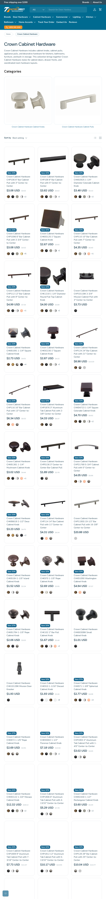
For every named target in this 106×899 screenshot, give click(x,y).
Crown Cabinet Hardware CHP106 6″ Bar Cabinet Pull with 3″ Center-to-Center (18, 181)
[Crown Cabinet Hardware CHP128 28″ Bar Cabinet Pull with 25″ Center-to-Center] (86, 836)
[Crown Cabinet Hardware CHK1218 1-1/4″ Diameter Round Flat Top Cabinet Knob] (53, 276)
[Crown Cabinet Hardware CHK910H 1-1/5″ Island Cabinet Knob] (19, 560)
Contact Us (61, 22)
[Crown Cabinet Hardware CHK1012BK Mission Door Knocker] (19, 668)
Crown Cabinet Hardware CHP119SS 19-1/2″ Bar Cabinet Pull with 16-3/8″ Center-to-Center (86, 523)
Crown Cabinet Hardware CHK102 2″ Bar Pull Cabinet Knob (52, 632)
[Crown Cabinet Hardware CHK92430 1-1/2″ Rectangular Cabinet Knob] (86, 779)
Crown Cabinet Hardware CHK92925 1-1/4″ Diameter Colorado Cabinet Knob (86, 181)
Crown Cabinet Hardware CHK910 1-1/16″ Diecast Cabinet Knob (52, 686)
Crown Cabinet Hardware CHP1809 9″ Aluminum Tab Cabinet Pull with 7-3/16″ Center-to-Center (18, 855)
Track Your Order (46, 22)
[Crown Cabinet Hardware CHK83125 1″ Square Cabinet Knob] (53, 219)
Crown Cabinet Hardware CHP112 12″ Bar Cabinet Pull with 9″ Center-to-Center (18, 295)
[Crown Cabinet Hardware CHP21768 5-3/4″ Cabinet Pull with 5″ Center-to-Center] (86, 446)
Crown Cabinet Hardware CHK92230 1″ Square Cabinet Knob (52, 350)
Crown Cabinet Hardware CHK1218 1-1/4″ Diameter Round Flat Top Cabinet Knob (53, 295)
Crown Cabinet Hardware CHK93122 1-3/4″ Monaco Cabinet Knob (19, 797)
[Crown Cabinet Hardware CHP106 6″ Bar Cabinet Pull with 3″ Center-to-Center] (19, 162)
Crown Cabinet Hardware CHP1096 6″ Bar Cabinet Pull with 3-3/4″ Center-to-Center (18, 238)
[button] (100, 9)
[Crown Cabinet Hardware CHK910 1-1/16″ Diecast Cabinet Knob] (53, 668)
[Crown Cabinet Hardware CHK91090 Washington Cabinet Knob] (86, 560)
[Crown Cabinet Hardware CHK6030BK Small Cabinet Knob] (86, 614)
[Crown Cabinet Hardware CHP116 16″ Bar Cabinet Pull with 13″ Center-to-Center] (19, 389)
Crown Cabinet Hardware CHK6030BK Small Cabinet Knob (85, 632)
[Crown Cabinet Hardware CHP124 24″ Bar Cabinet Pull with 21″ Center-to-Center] (86, 333)
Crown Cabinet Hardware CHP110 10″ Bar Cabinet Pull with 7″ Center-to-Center (85, 238)
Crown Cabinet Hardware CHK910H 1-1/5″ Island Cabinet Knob (18, 578)
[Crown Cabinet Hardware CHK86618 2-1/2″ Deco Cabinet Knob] (19, 503)
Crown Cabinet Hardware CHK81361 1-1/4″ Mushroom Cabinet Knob (18, 464)
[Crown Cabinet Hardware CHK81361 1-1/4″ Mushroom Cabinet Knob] (19, 446)
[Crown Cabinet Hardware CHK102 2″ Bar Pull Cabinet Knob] (53, 614)
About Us (97, 2)
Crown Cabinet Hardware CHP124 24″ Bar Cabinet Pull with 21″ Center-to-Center (85, 352)
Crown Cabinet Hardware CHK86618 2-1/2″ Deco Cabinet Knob (18, 521)
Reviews (73, 22)
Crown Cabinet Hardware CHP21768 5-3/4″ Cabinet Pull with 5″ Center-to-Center (86, 466)
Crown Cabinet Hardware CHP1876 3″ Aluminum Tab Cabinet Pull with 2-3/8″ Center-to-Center (52, 409)
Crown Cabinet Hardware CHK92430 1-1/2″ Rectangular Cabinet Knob (86, 797)
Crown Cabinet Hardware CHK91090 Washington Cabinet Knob (85, 578)
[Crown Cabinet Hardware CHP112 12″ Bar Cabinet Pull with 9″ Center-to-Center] (19, 276)
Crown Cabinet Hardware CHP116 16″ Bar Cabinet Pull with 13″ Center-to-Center (18, 409)
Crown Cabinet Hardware (27, 34)
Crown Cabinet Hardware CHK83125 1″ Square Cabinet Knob (52, 236)
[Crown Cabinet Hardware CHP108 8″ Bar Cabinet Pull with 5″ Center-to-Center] (53, 162)
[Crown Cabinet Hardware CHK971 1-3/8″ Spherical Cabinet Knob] (86, 668)
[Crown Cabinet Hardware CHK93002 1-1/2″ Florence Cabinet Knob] (53, 722)
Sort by (7, 137)
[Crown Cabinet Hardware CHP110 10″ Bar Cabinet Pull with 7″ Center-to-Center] (86, 219)
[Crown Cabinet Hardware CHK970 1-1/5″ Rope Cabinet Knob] (53, 560)
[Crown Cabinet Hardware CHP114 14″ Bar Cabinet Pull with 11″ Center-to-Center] (53, 503)
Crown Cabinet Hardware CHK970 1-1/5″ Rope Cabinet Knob (52, 578)
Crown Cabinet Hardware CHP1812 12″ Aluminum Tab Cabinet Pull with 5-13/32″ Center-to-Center (52, 855)
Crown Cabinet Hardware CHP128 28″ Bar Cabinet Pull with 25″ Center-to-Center (85, 855)
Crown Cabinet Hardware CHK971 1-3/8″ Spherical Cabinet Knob (86, 686)
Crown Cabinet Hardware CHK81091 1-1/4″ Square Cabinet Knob (19, 350)
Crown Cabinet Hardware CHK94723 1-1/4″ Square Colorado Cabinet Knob (86, 407)
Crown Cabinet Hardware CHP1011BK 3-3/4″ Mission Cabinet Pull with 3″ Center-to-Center (86, 295)
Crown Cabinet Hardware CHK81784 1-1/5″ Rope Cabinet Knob (18, 632)
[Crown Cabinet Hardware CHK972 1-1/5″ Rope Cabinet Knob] (19, 722)
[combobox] (58, 9)
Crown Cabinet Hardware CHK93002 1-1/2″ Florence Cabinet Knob (52, 740)
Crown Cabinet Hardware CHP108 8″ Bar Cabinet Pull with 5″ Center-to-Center (52, 181)
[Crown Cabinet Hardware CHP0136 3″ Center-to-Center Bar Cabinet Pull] (53, 446)
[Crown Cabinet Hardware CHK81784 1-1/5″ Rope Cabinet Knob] (19, 614)
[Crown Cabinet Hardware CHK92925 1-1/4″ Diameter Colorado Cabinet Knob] (86, 162)
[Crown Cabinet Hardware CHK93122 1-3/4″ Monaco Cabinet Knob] (19, 779)
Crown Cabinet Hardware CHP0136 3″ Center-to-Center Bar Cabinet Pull (52, 464)
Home (8, 34)
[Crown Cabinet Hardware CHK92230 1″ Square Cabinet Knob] (53, 333)
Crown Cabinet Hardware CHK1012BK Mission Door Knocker (19, 686)
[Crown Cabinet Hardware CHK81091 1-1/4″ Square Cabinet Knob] (19, 333)
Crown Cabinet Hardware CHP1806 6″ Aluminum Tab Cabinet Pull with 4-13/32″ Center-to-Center (52, 798)
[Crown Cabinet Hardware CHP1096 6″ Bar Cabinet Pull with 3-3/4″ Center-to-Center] (19, 219)
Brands (85, 2)
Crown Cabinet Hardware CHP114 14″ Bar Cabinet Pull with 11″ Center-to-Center (52, 523)
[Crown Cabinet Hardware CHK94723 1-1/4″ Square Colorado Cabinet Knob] (86, 389)
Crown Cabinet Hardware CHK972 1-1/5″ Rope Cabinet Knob (18, 740)
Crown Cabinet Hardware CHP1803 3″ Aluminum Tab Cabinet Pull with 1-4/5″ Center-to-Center (85, 742)
